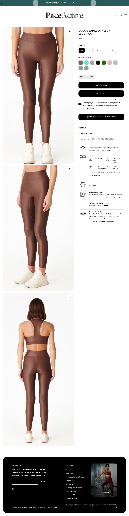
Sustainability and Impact (75, 477)
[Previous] (35, 3)
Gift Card (69, 484)
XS (82, 50)
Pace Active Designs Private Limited (93, 505)
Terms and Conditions (74, 495)
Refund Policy (71, 491)
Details (82, 128)
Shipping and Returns (74, 488)
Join (43, 481)
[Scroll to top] (123, 509)
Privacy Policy (71, 499)
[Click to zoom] (70, 31)
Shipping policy (51, 507)
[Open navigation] (5, 15)
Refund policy (16, 507)
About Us (69, 473)
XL (113, 50)
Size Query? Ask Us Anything (102, 117)
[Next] (93, 3)
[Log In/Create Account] (121, 15)
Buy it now (101, 93)
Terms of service (39, 507)
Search (68, 470)
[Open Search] (117, 15)
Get (104, 493)
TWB (115, 507)
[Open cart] (125, 15)
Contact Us (70, 481)
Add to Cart (101, 85)
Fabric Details (85, 134)
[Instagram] (1, 3)
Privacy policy (27, 507)
